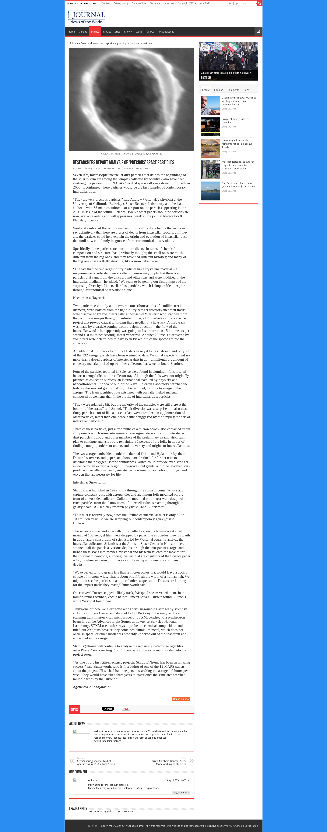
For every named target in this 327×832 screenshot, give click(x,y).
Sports (150, 31)
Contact (106, 3)
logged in (108, 811)
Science (95, 31)
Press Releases (166, 31)
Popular (218, 89)
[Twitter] (236, 3)
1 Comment (127, 168)
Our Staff (205, 3)
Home (75, 43)
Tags (246, 89)
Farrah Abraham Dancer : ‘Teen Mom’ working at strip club (169, 761)
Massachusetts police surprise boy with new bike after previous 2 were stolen (238, 165)
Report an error (181, 699)
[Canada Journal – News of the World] (86, 16)
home (72, 31)
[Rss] (230, 3)
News (78, 168)
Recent (205, 89)
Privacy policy (121, 3)
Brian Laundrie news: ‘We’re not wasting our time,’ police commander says (239, 101)
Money (128, 31)
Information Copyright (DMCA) (180, 3)
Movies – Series (111, 31)
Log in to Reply (181, 792)
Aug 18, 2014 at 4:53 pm (178, 780)
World (139, 31)
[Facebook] (233, 3)
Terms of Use (139, 3)
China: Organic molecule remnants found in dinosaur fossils (237, 144)
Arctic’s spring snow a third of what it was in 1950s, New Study (96, 761)
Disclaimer (155, 3)
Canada (83, 31)
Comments (233, 89)
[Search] (259, 3)
